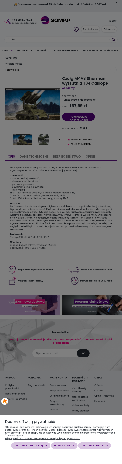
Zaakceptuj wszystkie (94, 445)
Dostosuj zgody (64, 445)
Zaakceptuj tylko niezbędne (30, 445)
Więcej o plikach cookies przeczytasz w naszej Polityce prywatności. (42, 438)
